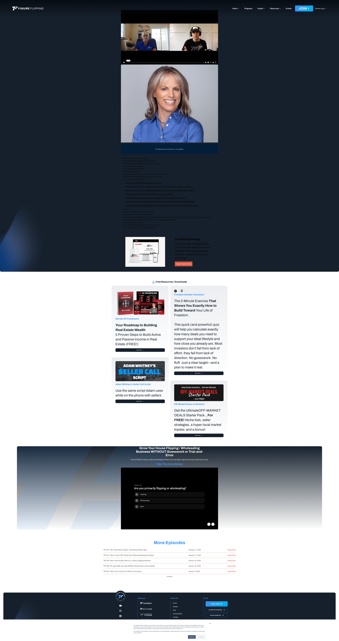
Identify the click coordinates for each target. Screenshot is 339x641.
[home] (30, 8)
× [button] (210, 623)
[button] (236, 8)
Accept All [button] (191, 637)
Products (175, 606)
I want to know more (183, 264)
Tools (174, 610)
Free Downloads (177, 613)
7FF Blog (175, 617)
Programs (248, 8)
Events (289, 8)
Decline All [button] (200, 637)
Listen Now (231, 550)
